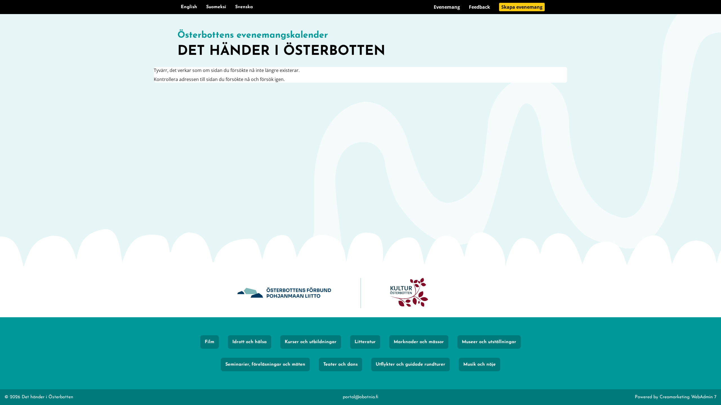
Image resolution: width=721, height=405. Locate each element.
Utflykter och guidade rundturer (410, 364)
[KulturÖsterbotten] (409, 293)
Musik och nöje (479, 364)
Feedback (479, 7)
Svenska (244, 7)
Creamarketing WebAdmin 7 (688, 397)
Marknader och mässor (419, 342)
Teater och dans (340, 364)
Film (209, 342)
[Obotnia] (284, 293)
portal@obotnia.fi (360, 397)
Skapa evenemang (521, 7)
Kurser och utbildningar (311, 342)
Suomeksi (216, 7)
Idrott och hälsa (249, 342)
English (189, 7)
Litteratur (365, 342)
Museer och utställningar (489, 342)
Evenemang (447, 7)
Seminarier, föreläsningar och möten (265, 364)
